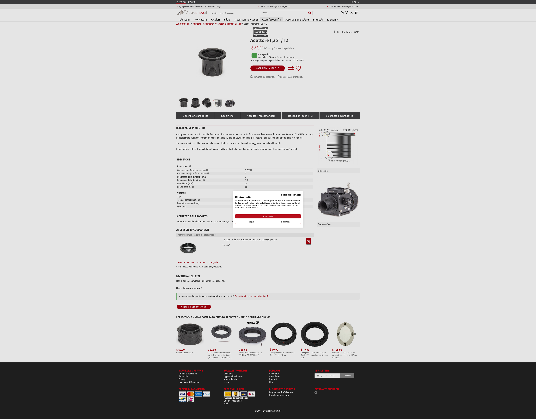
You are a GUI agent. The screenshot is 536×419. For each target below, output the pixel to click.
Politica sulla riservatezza (291, 195)
